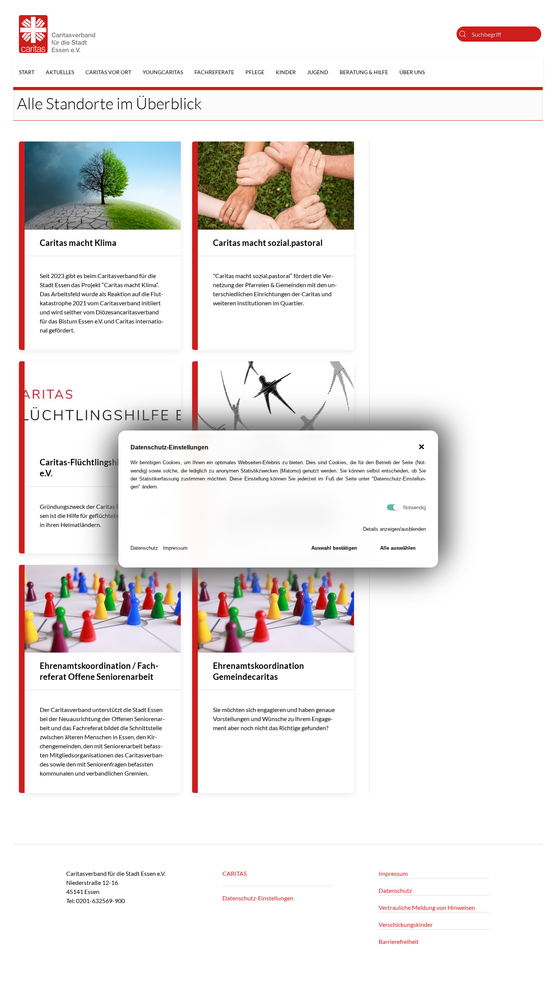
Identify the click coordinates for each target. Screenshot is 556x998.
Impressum (175, 548)
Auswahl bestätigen (334, 548)
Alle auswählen (398, 548)
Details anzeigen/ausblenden (394, 529)
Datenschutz (144, 548)
